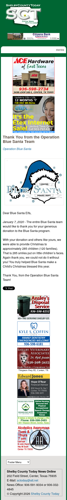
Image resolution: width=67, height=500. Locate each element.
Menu (60, 49)
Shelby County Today (45, 493)
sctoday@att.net (27, 480)
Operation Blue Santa (17, 149)
